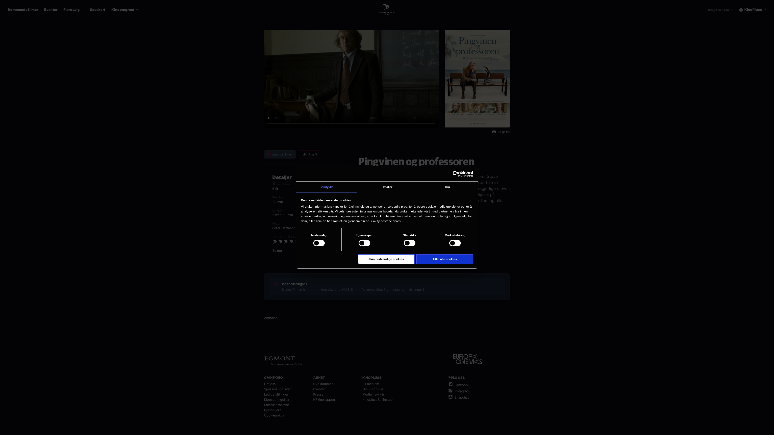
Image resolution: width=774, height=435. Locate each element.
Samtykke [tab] (327, 187)
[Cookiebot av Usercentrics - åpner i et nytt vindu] (455, 174)
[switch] (364, 243)
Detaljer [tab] (387, 187)
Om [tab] (447, 187)
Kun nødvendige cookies (386, 259)
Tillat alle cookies (445, 259)
